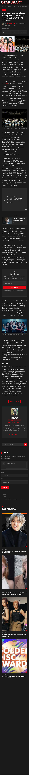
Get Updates (14, 287)
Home (3, 6)
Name (3, 472)
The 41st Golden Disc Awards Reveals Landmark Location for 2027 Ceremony (14, 677)
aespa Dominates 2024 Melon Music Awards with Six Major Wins (14, 635)
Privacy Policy (8, 293)
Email (3, 478)
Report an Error (15, 401)
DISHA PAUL (10, 23)
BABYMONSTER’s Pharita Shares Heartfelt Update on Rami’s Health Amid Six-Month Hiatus (14, 593)
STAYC (5, 84)
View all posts (13, 434)
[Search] (25, 2)
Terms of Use (20, 291)
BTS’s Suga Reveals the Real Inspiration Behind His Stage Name (14, 552)
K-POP (3, 10)
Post (4, 487)
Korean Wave (8, 6)
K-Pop (13, 6)
